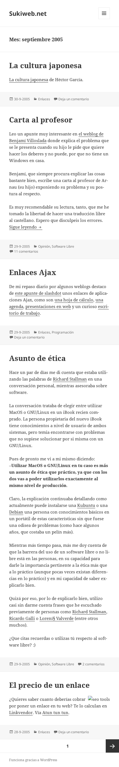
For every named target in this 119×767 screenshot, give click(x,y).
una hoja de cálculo (74, 299)
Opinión (44, 246)
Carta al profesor (41, 120)
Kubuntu (86, 505)
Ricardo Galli (22, 618)
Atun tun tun (55, 712)
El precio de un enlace (49, 685)
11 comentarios (26, 251)
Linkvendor (21, 712)
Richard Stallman (70, 379)
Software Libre (63, 246)
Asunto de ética (37, 358)
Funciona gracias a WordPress (33, 760)
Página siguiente (112, 746)
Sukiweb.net (28, 13)
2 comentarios (93, 664)
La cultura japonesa (45, 65)
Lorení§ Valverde (57, 618)
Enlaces (44, 99)
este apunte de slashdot (38, 293)
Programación (63, 332)
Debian (16, 512)
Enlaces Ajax (32, 272)
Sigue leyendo (25, 227)
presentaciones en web (48, 306)
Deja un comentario (73, 99)
